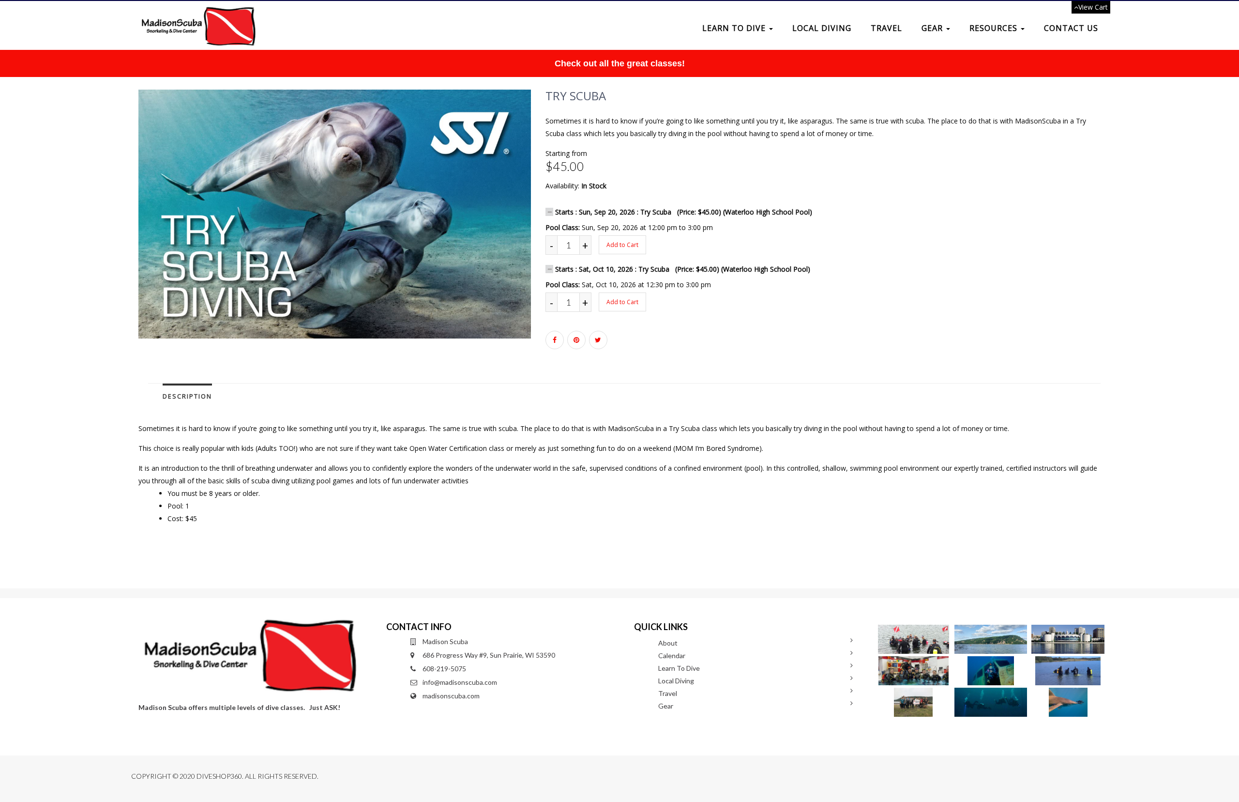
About (668, 643)
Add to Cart (622, 245)
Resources (994, 28)
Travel (886, 28)
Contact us (1071, 28)
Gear (933, 28)
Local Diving (821, 28)
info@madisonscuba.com (460, 682)
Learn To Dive (735, 28)
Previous (116, 223)
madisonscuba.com (451, 696)
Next (554, 223)
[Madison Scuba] (197, 13)
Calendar (671, 655)
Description (187, 396)
